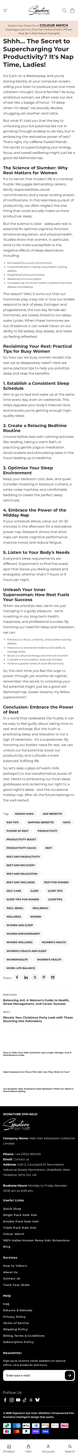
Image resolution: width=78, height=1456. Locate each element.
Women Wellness (19, 942)
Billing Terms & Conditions (24, 1335)
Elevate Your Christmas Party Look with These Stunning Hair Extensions (38, 1019)
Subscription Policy (18, 1342)
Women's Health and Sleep (26, 951)
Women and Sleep (19, 925)
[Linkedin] (26, 977)
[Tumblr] (31, 1400)
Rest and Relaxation (21, 873)
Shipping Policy (15, 1329)
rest (48, 847)
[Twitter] (35, 977)
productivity (47, 830)
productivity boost (21, 839)
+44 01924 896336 (28, 1154)
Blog (6, 1246)
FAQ (6, 1304)
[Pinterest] (44, 977)
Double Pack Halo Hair (21, 1221)
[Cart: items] (71, 10)
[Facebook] (17, 977)
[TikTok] (24, 1400)
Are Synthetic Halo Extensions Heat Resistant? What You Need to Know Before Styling (38, 1090)
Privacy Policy (14, 1316)
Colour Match (13, 1234)
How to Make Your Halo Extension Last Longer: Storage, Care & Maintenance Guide (37, 1053)
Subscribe (69, 1375)
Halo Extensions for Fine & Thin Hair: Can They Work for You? (36, 1072)
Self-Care (13, 890)
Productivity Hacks (21, 847)
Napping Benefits (41, 822)
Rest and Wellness (20, 882)
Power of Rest (17, 830)
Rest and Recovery (20, 865)
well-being (14, 908)
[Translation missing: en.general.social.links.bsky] (37, 1400)
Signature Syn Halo (24, 1413)
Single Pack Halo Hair (20, 1215)
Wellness (13, 916)
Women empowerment (23, 933)
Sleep (34, 890)
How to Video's (15, 1265)
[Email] (53, 977)
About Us (10, 1272)
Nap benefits (52, 813)
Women (35, 916)
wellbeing (40, 908)
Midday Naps (24, 813)
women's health (54, 942)
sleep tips (55, 890)
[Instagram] (12, 1400)
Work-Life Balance (20, 968)
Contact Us (11, 1278)
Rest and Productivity (23, 856)
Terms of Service (16, 1323)
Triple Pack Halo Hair (20, 1227)
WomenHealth (17, 959)
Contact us (21, 1159)
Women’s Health (49, 959)
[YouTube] (18, 1400)
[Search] (63, 10)
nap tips (12, 822)
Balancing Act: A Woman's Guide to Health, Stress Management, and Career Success (36, 1002)
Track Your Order (16, 1285)
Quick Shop (12, 1208)
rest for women (56, 882)
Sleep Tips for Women (22, 899)
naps (67, 822)
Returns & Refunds (17, 1310)
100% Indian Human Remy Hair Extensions (36, 1240)
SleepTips (55, 899)
